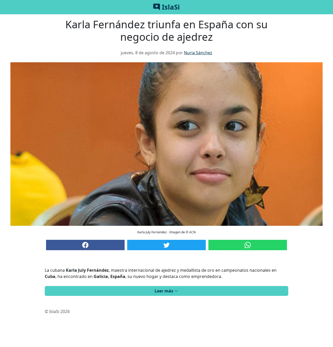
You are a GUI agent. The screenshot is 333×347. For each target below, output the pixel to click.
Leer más (164, 291)
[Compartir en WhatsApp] (247, 245)
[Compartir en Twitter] (166, 245)
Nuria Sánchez (198, 53)
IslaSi (170, 7)
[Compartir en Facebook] (85, 245)
